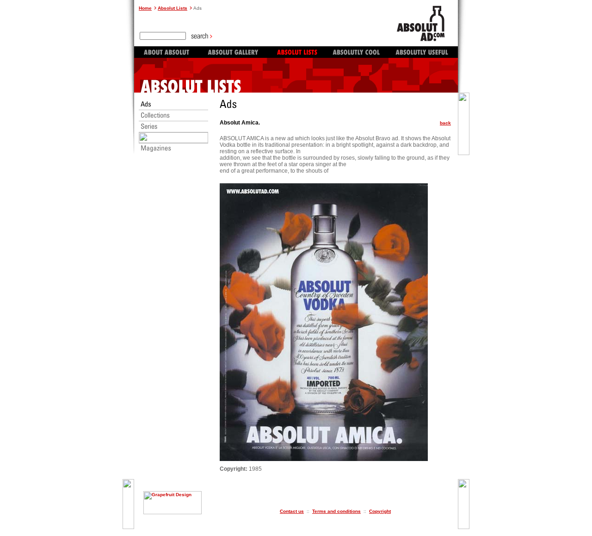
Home (145, 8)
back (445, 122)
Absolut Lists (172, 8)
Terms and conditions (336, 511)
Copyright (380, 511)
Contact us (292, 511)
